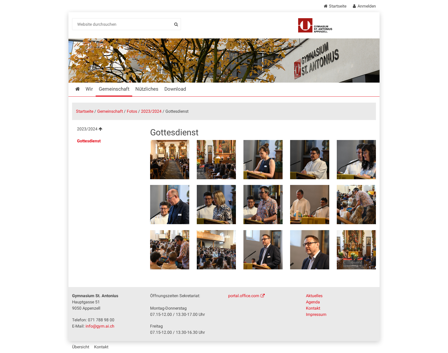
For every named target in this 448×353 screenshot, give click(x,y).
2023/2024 (151, 111)
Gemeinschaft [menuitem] (114, 89)
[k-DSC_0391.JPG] (263, 204)
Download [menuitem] (175, 89)
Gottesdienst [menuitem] (89, 140)
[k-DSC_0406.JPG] (169, 249)
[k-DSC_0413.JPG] (216, 249)
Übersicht (80, 346)
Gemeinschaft (110, 111)
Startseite (337, 6)
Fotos (132, 111)
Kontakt (313, 308)
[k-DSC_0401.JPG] (356, 204)
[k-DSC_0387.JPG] (216, 204)
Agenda (313, 301)
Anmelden (367, 6)
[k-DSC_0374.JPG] (169, 159)
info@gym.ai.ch (100, 326)
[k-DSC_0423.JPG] (263, 249)
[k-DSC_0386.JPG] (169, 204)
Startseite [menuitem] (81, 89)
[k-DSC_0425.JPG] (309, 249)
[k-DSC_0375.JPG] (216, 159)
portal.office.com (243, 295)
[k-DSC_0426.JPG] (356, 249)
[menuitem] (107, 129)
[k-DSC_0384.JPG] (356, 159)
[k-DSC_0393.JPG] (309, 204)
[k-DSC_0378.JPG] (263, 159)
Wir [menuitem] (89, 89)
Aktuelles (314, 295)
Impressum (316, 314)
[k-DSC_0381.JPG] (309, 159)
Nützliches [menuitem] (146, 89)
